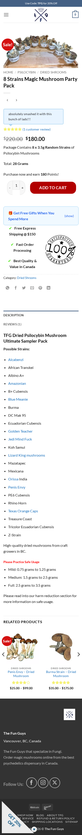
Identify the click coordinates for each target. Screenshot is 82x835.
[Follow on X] (54, 782)
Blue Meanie (18, 399)
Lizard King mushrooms (26, 455)
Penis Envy (16, 487)
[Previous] (3, 663)
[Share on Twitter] (24, 288)
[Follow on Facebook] (31, 782)
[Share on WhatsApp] (7, 288)
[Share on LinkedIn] (48, 288)
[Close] (33, 829)
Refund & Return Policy (56, 818)
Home (8, 72)
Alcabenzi (15, 359)
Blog (40, 815)
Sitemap (71, 821)
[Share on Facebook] (16, 288)
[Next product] (7, 100)
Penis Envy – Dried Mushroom (21, 674)
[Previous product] (16, 100)
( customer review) (37, 129)
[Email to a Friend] (32, 288)
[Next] (78, 663)
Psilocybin (27, 72)
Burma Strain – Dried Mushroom (61, 674)
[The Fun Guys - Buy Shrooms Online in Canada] (41, 15)
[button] (6, 14)
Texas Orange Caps (23, 511)
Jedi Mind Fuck (20, 439)
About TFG (55, 815)
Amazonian (17, 383)
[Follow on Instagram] (43, 782)
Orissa (13, 479)
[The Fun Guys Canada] (69, 714)
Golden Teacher (20, 431)
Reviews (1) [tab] (12, 324)
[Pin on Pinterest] (40, 288)
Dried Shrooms (53, 72)
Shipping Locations (47, 821)
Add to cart (53, 187)
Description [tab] (13, 315)
